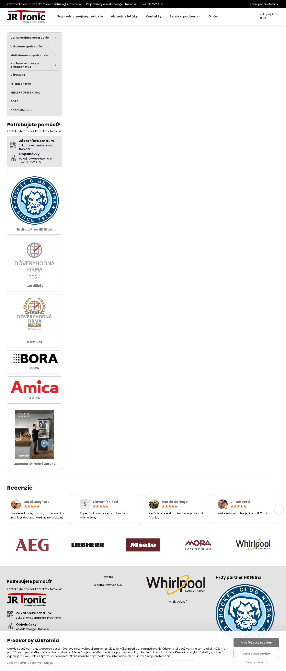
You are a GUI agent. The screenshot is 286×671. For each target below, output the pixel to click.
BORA (34, 368)
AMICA (34, 398)
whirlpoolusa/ (178, 602)
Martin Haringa (175, 501)
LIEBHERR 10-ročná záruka (35, 463)
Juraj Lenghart (36, 501)
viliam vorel (240, 501)
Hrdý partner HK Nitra (34, 229)
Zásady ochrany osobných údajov (30, 663)
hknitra (108, 577)
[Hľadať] (242, 16)
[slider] (32, 506)
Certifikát (35, 285)
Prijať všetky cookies (256, 643)
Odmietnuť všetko (256, 654)
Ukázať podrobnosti (256, 662)
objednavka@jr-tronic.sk (32, 629)
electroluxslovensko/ (108, 585)
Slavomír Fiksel (105, 501)
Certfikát (34, 342)
